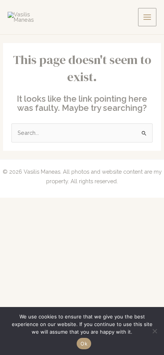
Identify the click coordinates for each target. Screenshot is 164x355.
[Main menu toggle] (147, 17)
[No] (154, 331)
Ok (83, 344)
